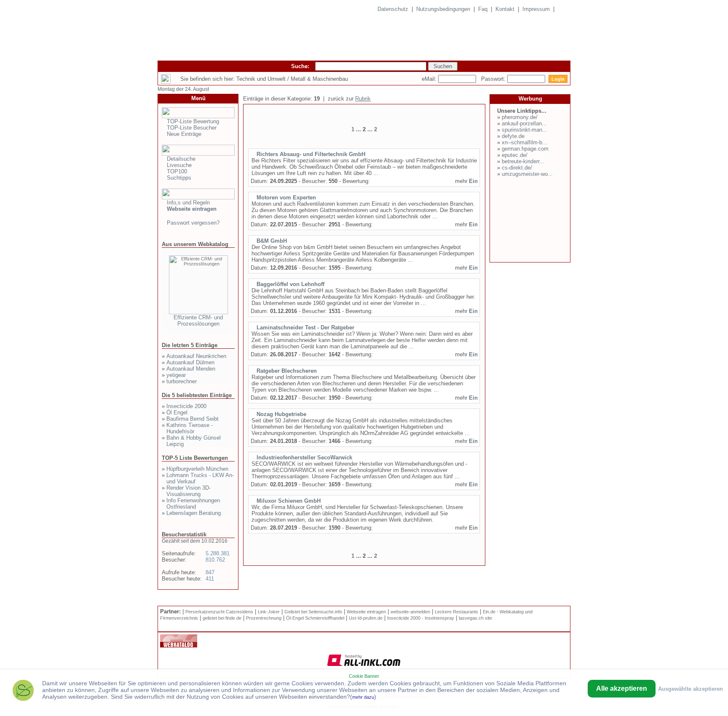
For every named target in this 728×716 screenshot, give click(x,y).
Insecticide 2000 (186, 406)
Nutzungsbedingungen (443, 9)
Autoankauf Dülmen (190, 362)
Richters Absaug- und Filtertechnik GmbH (311, 154)
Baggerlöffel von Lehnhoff (290, 284)
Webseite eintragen (366, 611)
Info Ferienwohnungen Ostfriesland (193, 503)
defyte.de (513, 136)
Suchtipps (179, 178)
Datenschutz (392, 9)
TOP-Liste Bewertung (193, 121)
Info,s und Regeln (188, 202)
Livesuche (179, 165)
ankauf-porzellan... (524, 123)
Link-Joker (269, 611)
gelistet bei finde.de (222, 618)
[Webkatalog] (178, 645)
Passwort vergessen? (193, 223)
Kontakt (504, 9)
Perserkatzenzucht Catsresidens (219, 611)
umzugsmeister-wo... (527, 174)
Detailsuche (181, 159)
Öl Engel (176, 412)
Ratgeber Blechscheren (287, 371)
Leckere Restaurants (456, 611)
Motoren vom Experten (286, 197)
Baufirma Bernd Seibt (192, 419)
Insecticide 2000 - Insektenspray (420, 618)
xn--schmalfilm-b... (524, 142)
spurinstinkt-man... (524, 130)
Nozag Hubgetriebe (281, 414)
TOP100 (177, 171)
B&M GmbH (272, 241)
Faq (482, 9)
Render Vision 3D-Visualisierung (188, 491)
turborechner (181, 381)
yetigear (176, 375)
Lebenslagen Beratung (193, 513)
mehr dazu (363, 697)
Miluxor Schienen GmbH (289, 501)
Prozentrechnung (263, 618)
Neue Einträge (184, 134)
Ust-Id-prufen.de (366, 618)
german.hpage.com (525, 149)
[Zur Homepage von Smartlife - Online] (23, 691)
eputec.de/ (514, 155)
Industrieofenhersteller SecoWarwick (304, 457)
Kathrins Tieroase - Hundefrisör (189, 428)
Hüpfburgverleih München (197, 469)
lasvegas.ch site (475, 618)
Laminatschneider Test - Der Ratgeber (305, 327)
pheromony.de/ (520, 117)
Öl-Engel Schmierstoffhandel (315, 618)
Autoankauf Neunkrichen (196, 356)
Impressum (536, 9)
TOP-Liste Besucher (192, 128)
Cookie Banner (364, 676)
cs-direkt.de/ (517, 167)
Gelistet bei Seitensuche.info (313, 611)
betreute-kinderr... (523, 161)
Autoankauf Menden (190, 369)
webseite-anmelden (410, 611)
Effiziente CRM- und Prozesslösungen (198, 320)
